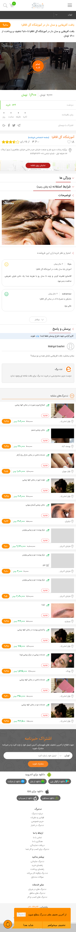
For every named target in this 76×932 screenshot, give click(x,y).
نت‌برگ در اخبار (37, 825)
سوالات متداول (37, 877)
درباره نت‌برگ (37, 813)
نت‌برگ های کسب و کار (37, 897)
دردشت (70, 105)
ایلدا (43, 605)
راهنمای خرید (37, 865)
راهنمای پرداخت (37, 869)
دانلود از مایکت (14, 781)
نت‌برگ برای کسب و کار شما (37, 849)
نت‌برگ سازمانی (37, 861)
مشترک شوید (38, 764)
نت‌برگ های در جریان (37, 889)
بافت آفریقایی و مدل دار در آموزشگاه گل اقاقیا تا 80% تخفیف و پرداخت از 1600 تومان (38, 33)
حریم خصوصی (37, 821)
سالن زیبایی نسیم (38, 430)
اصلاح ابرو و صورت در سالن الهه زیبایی (30, 405)
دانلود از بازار (35, 781)
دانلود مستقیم (48, 798)
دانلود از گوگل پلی (57, 781)
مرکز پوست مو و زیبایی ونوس (33, 530)
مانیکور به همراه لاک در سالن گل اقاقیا (55, 299)
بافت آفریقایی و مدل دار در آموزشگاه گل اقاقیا (47, 25)
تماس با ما (37, 837)
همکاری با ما (37, 841)
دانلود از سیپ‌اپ (26, 798)
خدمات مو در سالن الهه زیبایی (33, 704)
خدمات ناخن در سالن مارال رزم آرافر (31, 455)
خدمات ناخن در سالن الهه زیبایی (32, 680)
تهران (70, 14)
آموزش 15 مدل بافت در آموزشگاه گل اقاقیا (53, 269)
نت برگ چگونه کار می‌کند (37, 873)
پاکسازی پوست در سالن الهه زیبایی (31, 630)
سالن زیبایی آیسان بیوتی (35, 505)
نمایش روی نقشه (38, 165)
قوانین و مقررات (37, 817)
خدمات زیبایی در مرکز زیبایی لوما (32, 655)
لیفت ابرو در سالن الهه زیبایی (33, 480)
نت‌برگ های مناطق (37, 893)
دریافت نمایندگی (37, 845)
